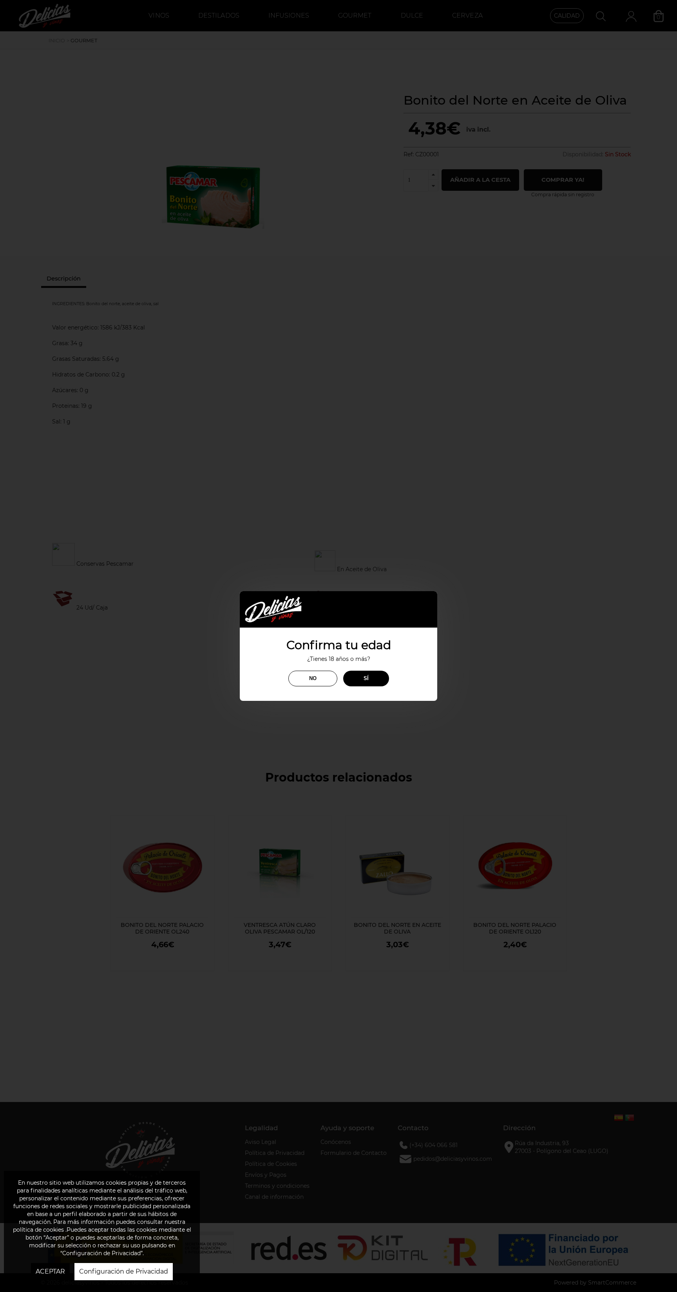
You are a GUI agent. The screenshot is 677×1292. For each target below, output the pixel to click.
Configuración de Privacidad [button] (123, 1271)
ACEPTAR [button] (50, 1271)
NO (313, 678)
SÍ (366, 678)
